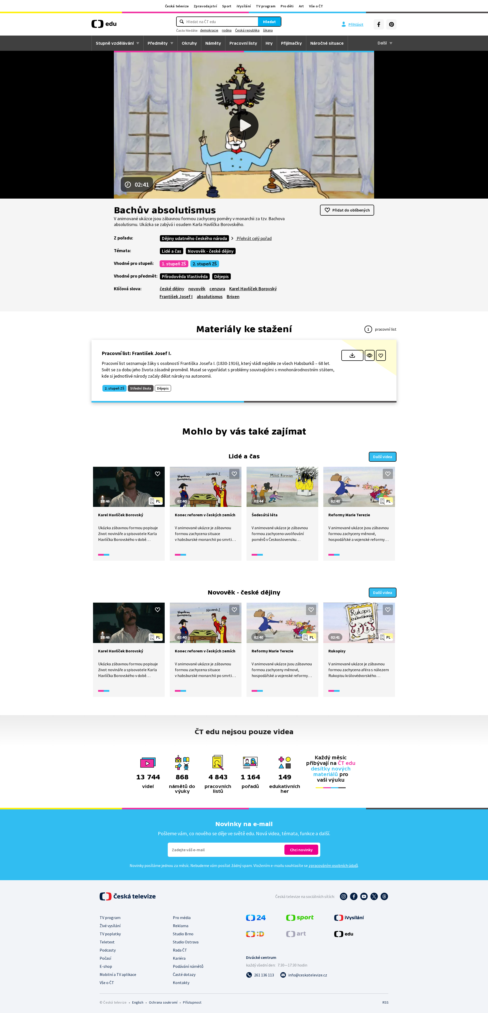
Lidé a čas (171, 251)
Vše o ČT (316, 6)
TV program (266, 6)
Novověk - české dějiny (211, 251)
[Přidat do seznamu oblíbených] (381, 355)
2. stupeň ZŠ (205, 264)
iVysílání (244, 6)
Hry (269, 43)
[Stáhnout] (352, 355)
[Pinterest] (391, 24)
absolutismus (210, 296)
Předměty (158, 43)
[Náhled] (370, 355)
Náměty (213, 43)
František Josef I (176, 296)
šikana (268, 30)
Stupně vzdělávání (115, 43)
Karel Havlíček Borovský (253, 289)
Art (301, 6)
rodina (227, 30)
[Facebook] (379, 24)
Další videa (382, 456)
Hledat (269, 21)
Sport (227, 6)
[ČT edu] (104, 25)
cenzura (217, 289)
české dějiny (172, 289)
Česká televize (177, 6)
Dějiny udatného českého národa (194, 238)
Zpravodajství (205, 6)
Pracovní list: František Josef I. (136, 353)
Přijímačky (291, 43)
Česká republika (247, 30)
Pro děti (287, 6)
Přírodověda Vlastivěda (185, 276)
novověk (196, 289)
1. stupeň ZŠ (174, 264)
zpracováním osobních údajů (333, 865)
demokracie (209, 30)
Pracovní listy (243, 43)
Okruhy (189, 43)
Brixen (233, 296)
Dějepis (221, 276)
